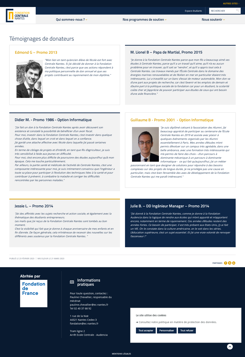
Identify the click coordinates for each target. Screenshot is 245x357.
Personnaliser (166, 330)
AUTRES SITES (230, 3)
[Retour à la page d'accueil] (18, 15)
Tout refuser (186, 330)
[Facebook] (225, 263)
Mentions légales (121, 354)
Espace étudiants (193, 10)
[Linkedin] (233, 263)
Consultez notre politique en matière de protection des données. (178, 322)
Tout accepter (146, 330)
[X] (229, 263)
